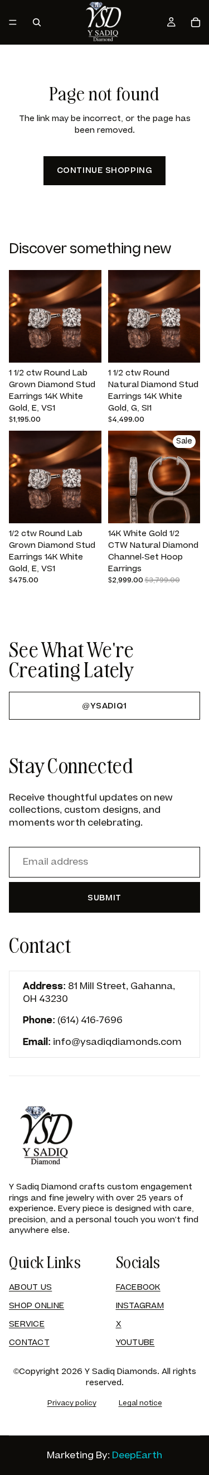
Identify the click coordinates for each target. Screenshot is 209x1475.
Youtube (135, 1342)
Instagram (140, 1306)
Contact (29, 1342)
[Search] (37, 22)
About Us (30, 1287)
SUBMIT (104, 898)
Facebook (138, 1287)
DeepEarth (137, 1455)
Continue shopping (105, 170)
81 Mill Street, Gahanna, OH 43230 (99, 992)
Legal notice (140, 1403)
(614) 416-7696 (90, 1020)
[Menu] (13, 22)
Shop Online (36, 1306)
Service (27, 1324)
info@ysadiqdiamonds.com (117, 1042)
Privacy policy (71, 1403)
